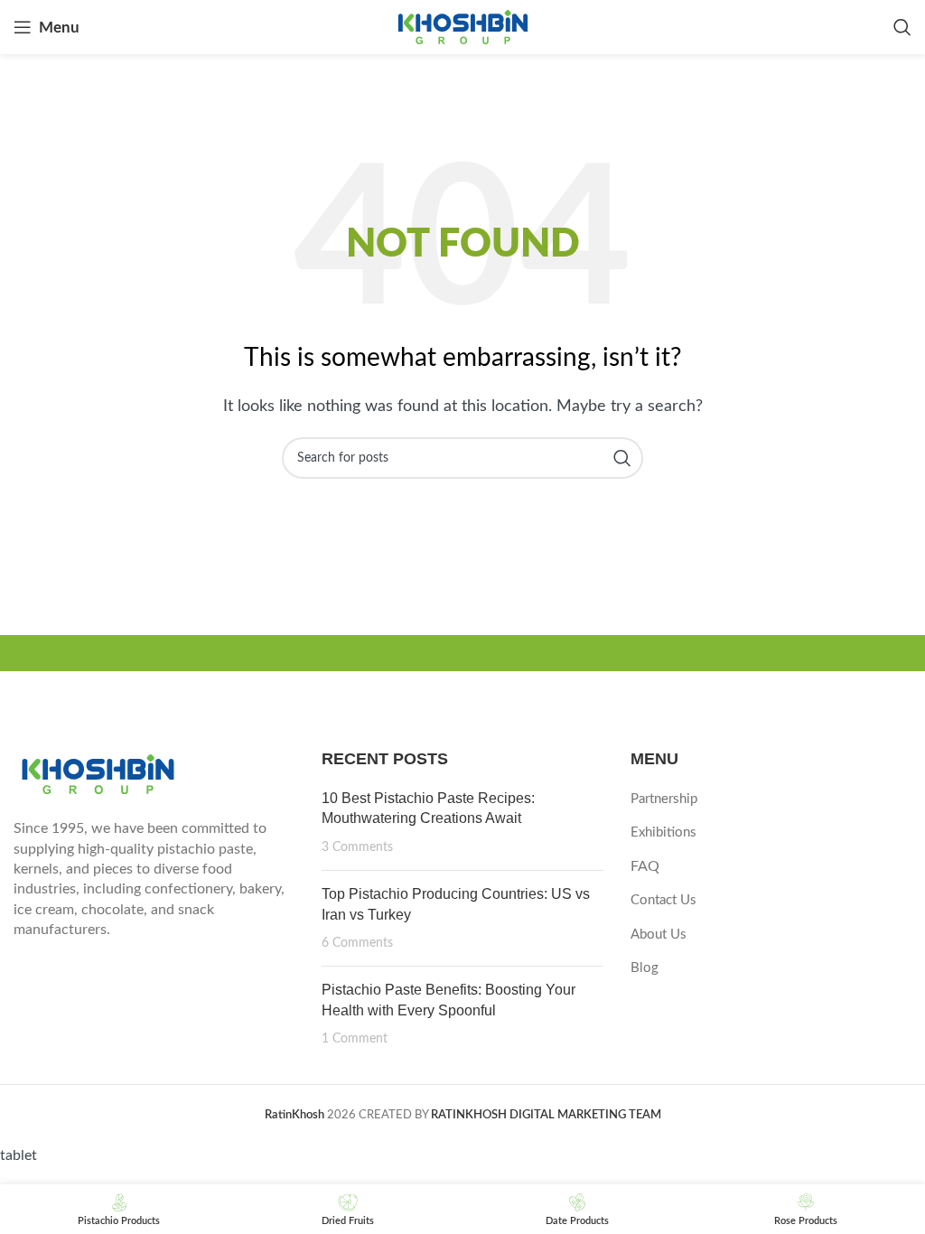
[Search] (902, 27)
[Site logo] (463, 26)
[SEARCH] (622, 458)
